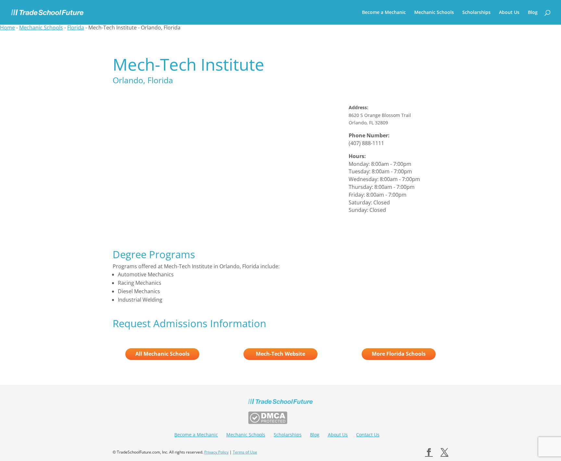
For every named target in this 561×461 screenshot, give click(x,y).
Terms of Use (245, 452)
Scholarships (476, 12)
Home (7, 27)
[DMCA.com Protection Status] (267, 422)
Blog (533, 12)
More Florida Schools (399, 353)
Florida (75, 27)
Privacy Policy (216, 452)
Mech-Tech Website (280, 353)
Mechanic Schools (434, 12)
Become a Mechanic (384, 12)
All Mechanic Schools (162, 353)
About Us (509, 12)
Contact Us (368, 435)
